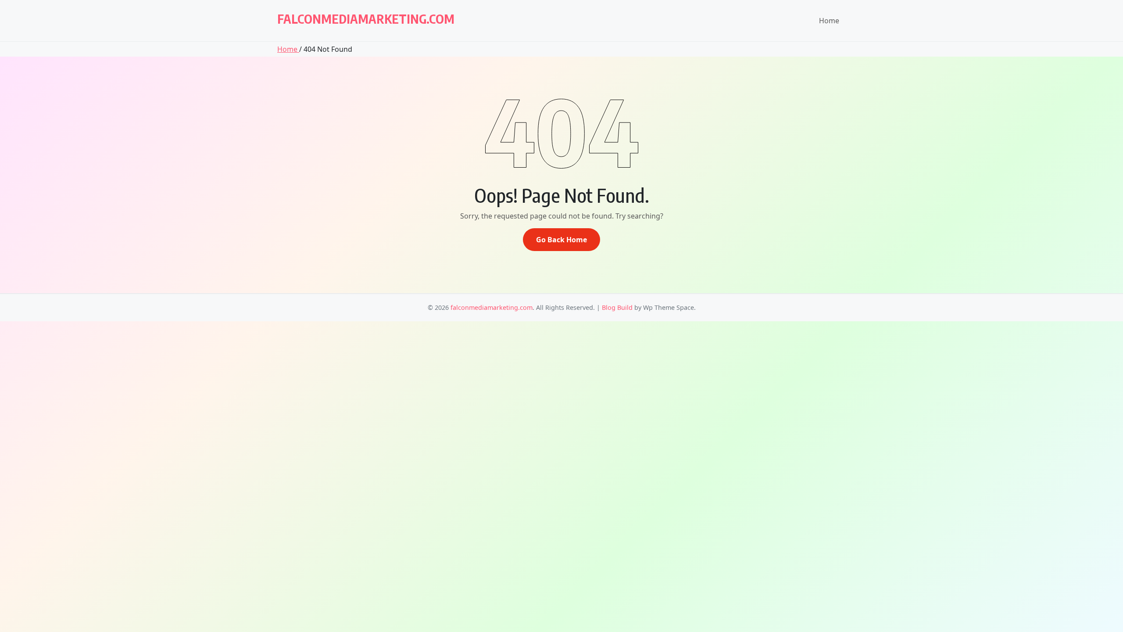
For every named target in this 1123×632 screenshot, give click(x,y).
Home (829, 20)
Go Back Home (561, 239)
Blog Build (617, 307)
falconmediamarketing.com (365, 18)
